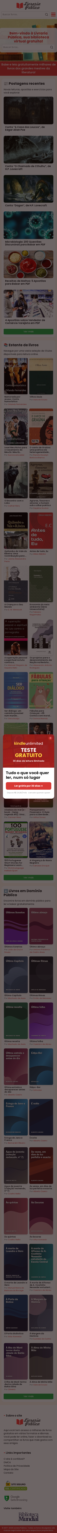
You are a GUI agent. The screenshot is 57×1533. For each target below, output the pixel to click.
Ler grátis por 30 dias (28, 786)
